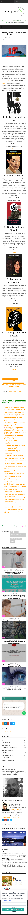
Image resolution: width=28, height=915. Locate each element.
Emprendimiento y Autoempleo (14, 747)
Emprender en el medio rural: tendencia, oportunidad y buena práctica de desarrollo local (14, 424)
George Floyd (6, 80)
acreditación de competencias (8, 855)
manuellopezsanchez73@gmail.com (10, 817)
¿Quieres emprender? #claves (12, 450)
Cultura (16, 531)
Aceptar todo (14, 904)
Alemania (4, 864)
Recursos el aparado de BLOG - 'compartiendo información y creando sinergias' (14, 59)
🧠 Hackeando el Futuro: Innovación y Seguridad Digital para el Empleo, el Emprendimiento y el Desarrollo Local (14, 429)
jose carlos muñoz (6, 42)
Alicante (17, 855)
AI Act (13, 864)
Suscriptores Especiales (14, 760)
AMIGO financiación (12, 853)
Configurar (14, 911)
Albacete (5, 853)
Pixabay (20, 391)
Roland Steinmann (11, 391)
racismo (3, 83)
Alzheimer (21, 859)
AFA (24, 857)
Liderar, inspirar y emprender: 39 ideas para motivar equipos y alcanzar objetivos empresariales (15, 409)
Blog (4, 39)
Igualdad (19, 538)
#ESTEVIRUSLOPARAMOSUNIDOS (14, 862)
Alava (24, 853)
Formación (13, 538)
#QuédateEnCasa (16, 857)
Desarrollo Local (14, 742)
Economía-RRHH (14, 745)
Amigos (5, 858)
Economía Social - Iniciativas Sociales (17, 535)
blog (12, 531)
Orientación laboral (14, 757)
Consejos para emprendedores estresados (15, 483)
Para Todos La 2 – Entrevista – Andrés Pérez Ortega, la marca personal (14, 688)
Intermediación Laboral (14, 755)
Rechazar (14, 907)
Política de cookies (6, 900)
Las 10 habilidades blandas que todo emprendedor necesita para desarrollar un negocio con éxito (15, 460)
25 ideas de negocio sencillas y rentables (15, 497)
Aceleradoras (20, 853)
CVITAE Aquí (14, 824)
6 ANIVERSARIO (5, 867)
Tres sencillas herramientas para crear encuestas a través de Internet (14, 665)
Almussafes (9, 864)
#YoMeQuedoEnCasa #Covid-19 (14, 866)
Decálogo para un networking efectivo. (14, 620)
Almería (11, 859)
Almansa (16, 859)
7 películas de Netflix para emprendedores (15, 445)
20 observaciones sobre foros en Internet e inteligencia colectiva (14, 642)
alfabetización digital (6, 860)
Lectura (12, 541)
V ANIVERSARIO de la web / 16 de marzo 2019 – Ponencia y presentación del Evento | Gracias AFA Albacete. (14, 597)
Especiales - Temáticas (14, 750)
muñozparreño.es (14, 809)
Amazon (14, 148)
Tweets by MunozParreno (8, 732)
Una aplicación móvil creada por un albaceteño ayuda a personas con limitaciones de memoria (14, 572)
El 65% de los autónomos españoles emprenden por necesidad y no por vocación (13, 511)
